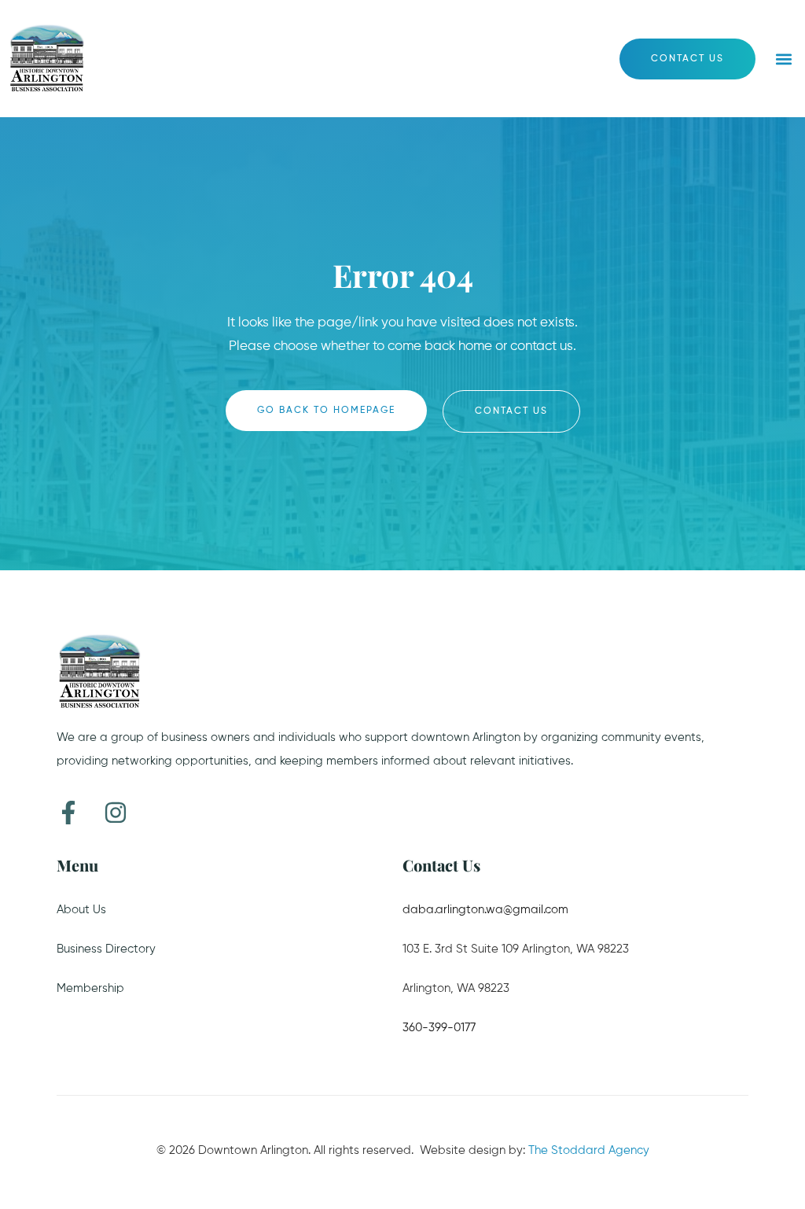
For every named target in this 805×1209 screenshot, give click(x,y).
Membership (90, 988)
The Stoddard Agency (588, 1150)
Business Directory (106, 949)
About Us (81, 910)
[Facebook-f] (68, 812)
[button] (784, 59)
